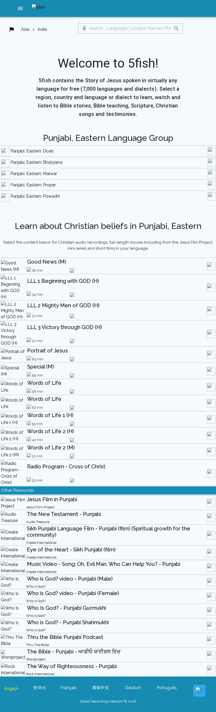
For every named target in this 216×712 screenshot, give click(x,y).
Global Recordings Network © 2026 (108, 701)
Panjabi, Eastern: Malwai (34, 173)
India (42, 29)
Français (68, 687)
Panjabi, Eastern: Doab (32, 150)
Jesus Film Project (40, 507)
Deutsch (133, 687)
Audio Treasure (38, 522)
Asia (25, 29)
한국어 (39, 687)
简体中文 (100, 687)
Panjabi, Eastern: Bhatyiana (36, 162)
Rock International (40, 674)
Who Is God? (36, 586)
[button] (20, 8)
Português (167, 687)
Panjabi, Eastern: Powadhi (35, 196)
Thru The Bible (37, 645)
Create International (41, 543)
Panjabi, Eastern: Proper (33, 184)
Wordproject (36, 659)
